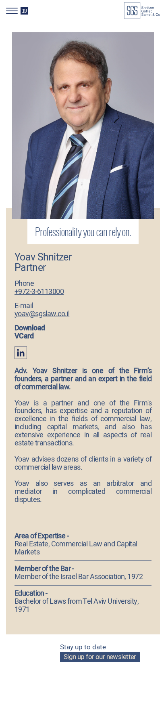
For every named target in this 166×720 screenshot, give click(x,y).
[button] (19, 9)
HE (24, 10)
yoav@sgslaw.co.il (42, 314)
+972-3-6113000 (39, 291)
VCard (24, 336)
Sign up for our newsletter (100, 657)
